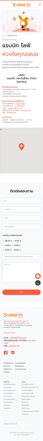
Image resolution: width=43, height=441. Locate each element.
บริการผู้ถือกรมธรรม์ (28, 384)
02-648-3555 (19, 106)
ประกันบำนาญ (8, 387)
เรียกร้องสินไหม (26, 399)
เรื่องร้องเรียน (26, 405)
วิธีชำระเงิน (25, 402)
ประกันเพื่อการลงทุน (9, 384)
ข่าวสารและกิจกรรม (20, 369)
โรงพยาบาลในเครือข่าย (28, 396)
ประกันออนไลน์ (8, 402)
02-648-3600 (20, 103)
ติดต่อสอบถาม (19, 366)
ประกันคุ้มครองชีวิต (9, 399)
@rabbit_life (11, 112)
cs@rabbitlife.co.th (15, 108)
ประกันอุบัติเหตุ (8, 393)
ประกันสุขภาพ (8, 396)
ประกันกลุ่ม (7, 405)
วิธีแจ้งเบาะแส (26, 408)
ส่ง (21, 292)
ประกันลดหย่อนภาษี (9, 390)
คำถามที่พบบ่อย (8, 363)
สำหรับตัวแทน (8, 369)
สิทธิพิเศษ (7, 372)
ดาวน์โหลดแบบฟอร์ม (28, 393)
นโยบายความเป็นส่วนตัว (10, 424)
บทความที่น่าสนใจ (20, 363)
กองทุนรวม (7, 408)
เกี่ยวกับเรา (7, 366)
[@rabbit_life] (14, 353)
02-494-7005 (26, 110)
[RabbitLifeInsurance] (7, 353)
